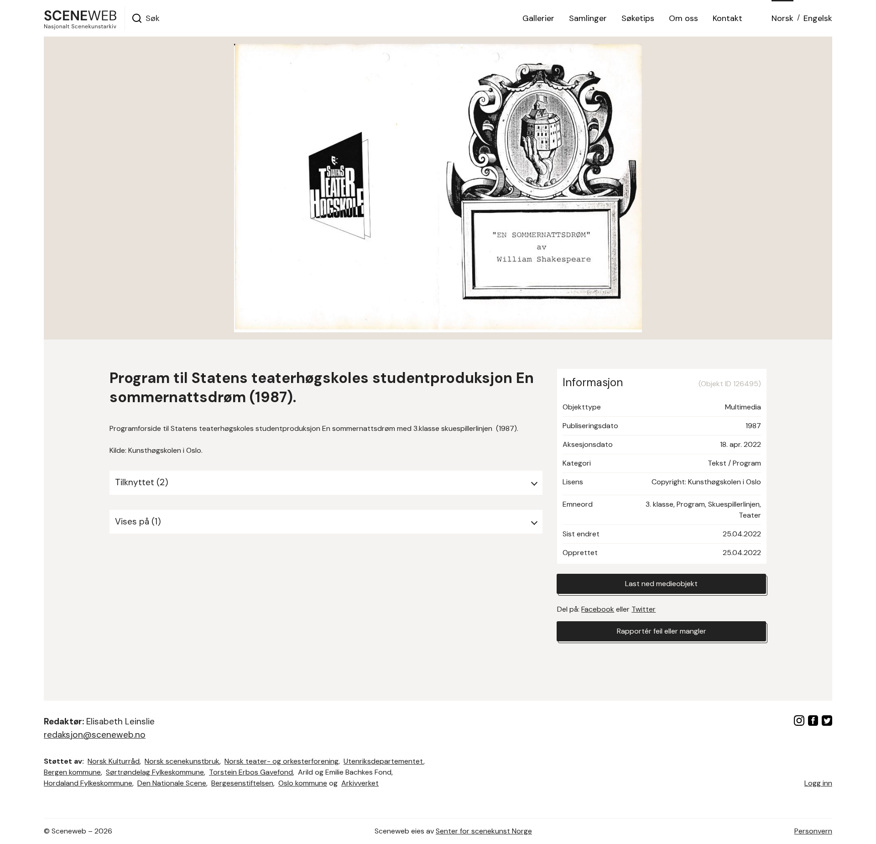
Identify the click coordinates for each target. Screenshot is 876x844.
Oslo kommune (302, 783)
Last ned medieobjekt (661, 583)
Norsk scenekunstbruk (182, 761)
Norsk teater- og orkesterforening (281, 761)
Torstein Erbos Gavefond (251, 772)
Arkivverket (360, 783)
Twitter (643, 609)
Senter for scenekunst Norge (484, 831)
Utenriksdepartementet (383, 761)
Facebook (597, 609)
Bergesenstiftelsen (242, 783)
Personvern (813, 831)
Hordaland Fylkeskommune (88, 783)
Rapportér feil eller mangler (661, 631)
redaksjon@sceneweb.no (95, 734)
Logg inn (818, 783)
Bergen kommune (72, 772)
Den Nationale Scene (171, 783)
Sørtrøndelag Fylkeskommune (155, 772)
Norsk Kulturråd (114, 761)
